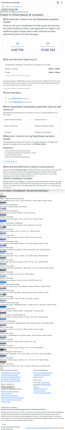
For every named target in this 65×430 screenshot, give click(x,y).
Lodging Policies (6, 394)
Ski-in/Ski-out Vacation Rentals (10, 377)
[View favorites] (17, 9)
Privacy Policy (30, 428)
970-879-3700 (16, 99)
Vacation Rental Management (43, 373)
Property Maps (6, 402)
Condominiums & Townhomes (10, 373)
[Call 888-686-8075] (58, 2)
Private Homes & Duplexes (9, 375)
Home (4, 424)
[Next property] (1, 368)
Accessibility (46, 428)
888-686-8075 (18, 102)
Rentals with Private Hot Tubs (10, 379)
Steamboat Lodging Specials (10, 391)
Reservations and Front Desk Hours (12, 398)
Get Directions (10, 162)
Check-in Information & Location (11, 400)
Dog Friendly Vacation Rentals (10, 381)
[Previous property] (1, 194)
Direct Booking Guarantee (9, 396)
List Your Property (39, 391)
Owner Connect (39, 377)
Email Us (36, 387)
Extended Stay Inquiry (40, 389)
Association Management (42, 375)
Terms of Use (38, 428)
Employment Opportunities (42, 393)
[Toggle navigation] (61, 2)
